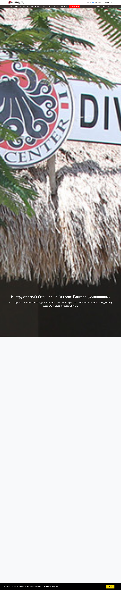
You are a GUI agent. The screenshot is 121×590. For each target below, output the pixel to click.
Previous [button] (3, 303)
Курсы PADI (30, 6)
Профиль (108, 2)
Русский (97, 2)
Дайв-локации (20, 6)
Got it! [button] (110, 586)
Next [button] (117, 303)
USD (88, 2)
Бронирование (74, 6)
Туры (43, 6)
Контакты (64, 6)
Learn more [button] (55, 586)
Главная (10, 6)
